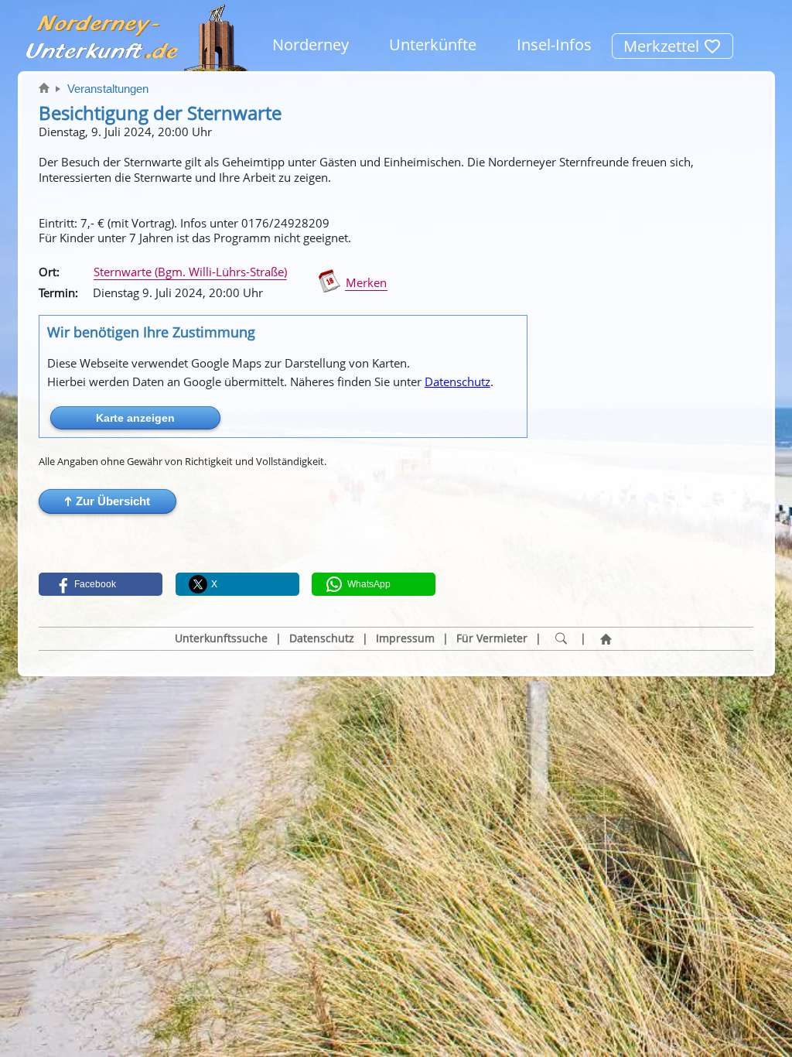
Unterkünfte (432, 44)
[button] (107, 501)
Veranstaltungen (107, 88)
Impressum (405, 638)
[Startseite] (605, 639)
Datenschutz (457, 381)
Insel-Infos (554, 44)
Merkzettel (663, 46)
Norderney (310, 44)
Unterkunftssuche (221, 638)
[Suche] (560, 639)
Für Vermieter (491, 638)
